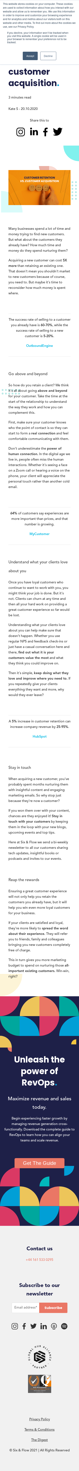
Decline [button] (48, 56)
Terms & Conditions (39, 1430)
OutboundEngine (39, 346)
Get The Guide (39, 1163)
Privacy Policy (39, 1419)
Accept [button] (30, 56)
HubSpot (40, 736)
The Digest (39, 1440)
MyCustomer (39, 534)
